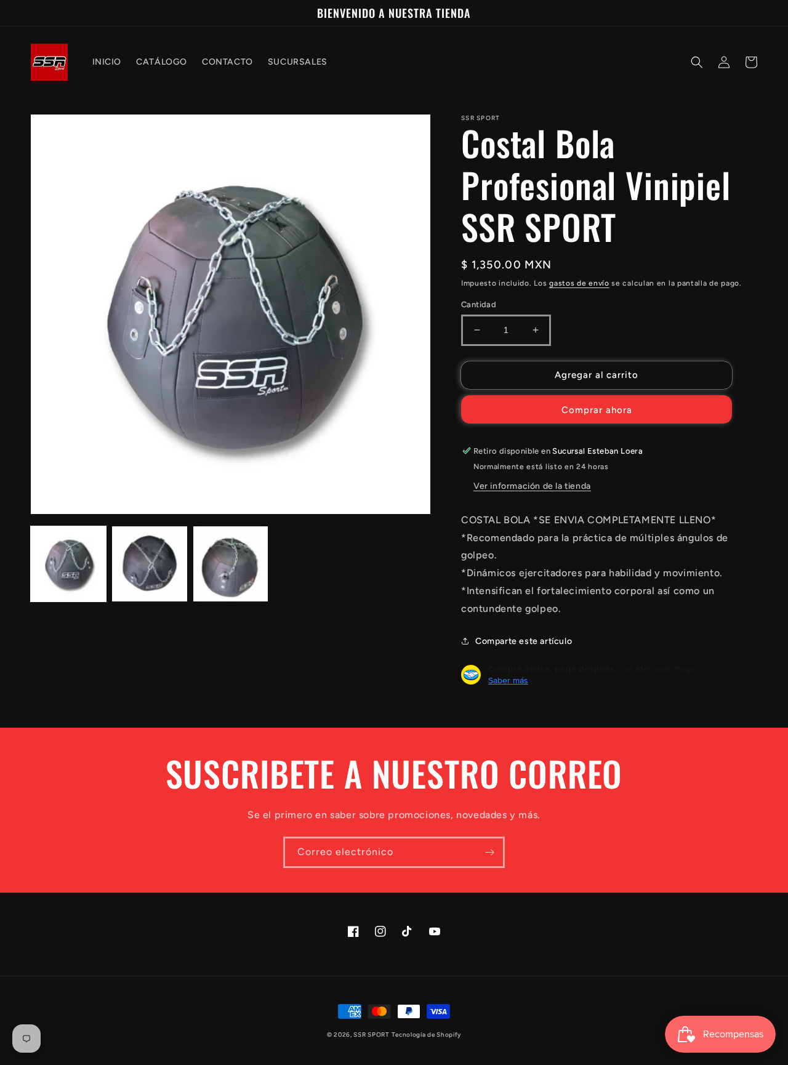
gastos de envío (579, 283)
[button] (696, 62)
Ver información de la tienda (532, 486)
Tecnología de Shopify (426, 1035)
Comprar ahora (596, 410)
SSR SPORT (371, 1035)
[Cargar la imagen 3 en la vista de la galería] (230, 563)
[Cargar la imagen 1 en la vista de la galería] (68, 563)
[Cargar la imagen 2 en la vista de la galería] (149, 563)
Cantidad (478, 304)
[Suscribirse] (489, 852)
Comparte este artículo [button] (523, 641)
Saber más (508, 680)
